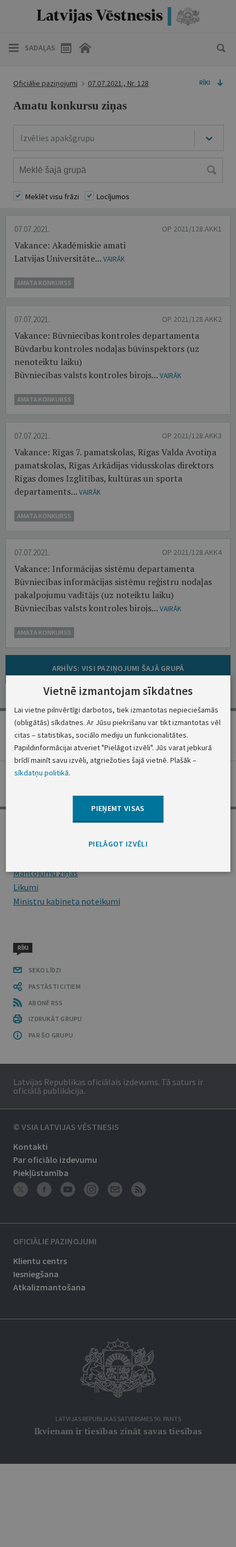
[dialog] (118, 773)
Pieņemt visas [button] (118, 809)
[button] (118, 844)
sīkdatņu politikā (41, 773)
